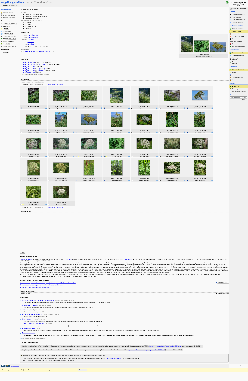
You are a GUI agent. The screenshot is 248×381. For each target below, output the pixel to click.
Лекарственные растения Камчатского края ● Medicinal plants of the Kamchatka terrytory (48, 283)
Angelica (31, 44)
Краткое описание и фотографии (33, 323)
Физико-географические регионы (238, 62)
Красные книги (236, 44)
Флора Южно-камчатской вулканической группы (35, 287)
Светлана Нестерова (172, 156)
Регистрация (235, 89)
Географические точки (238, 55)
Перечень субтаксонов (9, 17)
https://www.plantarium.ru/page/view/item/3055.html (165, 346)
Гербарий (25, 310)
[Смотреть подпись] (21, 108)
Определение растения (238, 14)
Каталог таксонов (237, 41)
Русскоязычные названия (10, 23)
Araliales (31, 40)
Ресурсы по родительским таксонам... (34, 338)
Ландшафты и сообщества (239, 53)
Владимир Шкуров (34, 156)
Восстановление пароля (239, 91)
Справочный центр (237, 77)
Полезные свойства (28, 328)
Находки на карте (8, 33)
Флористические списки (9, 38)
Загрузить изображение (238, 28)
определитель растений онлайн (238, 3)
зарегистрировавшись (114, 358)
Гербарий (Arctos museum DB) (32, 314)
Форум (234, 72)
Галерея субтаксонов (9, 15)
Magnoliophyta (33, 35)
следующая (51, 84)
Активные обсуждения (238, 69)
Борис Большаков (172, 180)
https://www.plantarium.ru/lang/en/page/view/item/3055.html (146, 350)
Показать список (25, 293)
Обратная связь (15, 366)
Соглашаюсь (82, 370)
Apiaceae (31, 42)
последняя (60, 84)
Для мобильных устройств (239, 8)
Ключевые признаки (8, 41)
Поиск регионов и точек (238, 19)
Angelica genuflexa (26, 259)
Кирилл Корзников (117, 180)
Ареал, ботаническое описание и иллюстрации (38, 300)
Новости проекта (236, 75)
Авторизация (235, 86)
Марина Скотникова (33, 108)
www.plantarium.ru (238, 366)
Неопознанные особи (238, 36)
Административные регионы (237, 58)
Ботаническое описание (9, 36)
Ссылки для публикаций (9, 46)
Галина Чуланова (116, 156)
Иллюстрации (26, 319)
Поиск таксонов (236, 17)
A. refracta (69, 259)
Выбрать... (6, 52)
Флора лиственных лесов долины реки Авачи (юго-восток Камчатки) (41, 285)
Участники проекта (237, 80)
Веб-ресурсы (6, 43)
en (227, 2)
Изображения (7, 31)
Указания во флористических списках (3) (34, 280)
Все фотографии (236, 31)
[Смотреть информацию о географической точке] (46, 108)
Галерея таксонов (237, 39)
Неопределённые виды (238, 34)
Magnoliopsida (33, 37)
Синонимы (6, 28)
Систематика (6, 26)
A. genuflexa (128, 259)
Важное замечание (223, 282)
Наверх (226, 366)
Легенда (22, 252)
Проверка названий (237, 22)
